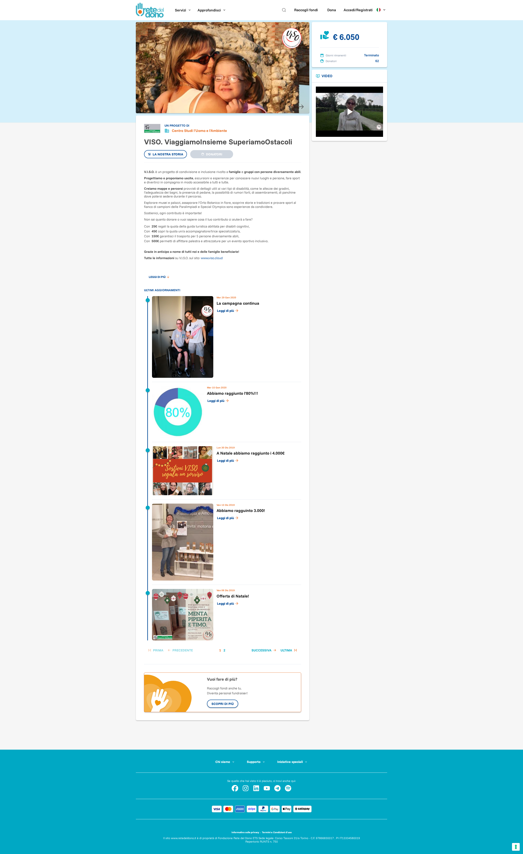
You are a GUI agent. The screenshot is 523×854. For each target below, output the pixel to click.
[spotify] (288, 788)
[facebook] (235, 788)
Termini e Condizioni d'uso (277, 832)
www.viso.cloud (212, 258)
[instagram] (245, 788)
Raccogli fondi (306, 10)
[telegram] (277, 788)
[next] (301, 107)
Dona (331, 10)
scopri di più (222, 704)
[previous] (291, 107)
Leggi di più (225, 311)
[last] (289, 650)
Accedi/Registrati (358, 10)
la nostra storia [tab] (168, 154)
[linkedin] (256, 788)
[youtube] (267, 788)
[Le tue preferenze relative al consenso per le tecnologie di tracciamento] (516, 847)
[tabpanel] (222, 411)
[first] (155, 650)
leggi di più (157, 277)
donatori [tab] (214, 154)
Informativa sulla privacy (245, 832)
